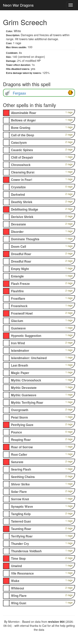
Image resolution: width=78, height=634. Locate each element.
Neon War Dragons (18, 5)
